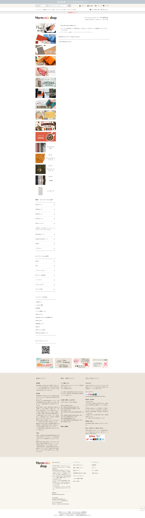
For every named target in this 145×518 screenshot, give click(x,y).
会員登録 (91, 5)
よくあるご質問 (39, 305)
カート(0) (106, 5)
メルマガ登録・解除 (95, 9)
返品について (76, 470)
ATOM (77, 481)
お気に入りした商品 (40, 329)
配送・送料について (78, 467)
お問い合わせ (105, 9)
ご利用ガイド (38, 302)
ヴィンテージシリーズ (77, 32)
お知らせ (37, 326)
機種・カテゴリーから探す (49, 9)
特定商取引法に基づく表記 (79, 473)
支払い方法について (78, 465)
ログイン (98, 5)
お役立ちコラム (39, 314)
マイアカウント (95, 462)
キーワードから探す (62, 9)
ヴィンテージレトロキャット (87, 32)
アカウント (83, 5)
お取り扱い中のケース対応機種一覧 (43, 317)
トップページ (38, 9)
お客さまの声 (38, 320)
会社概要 (37, 308)
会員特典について (39, 323)
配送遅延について (72, 12)
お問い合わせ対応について (41, 333)
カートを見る (95, 470)
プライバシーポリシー (78, 475)
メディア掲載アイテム (40, 311)
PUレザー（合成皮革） (68, 32)
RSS (74, 481)
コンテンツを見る (72, 9)
